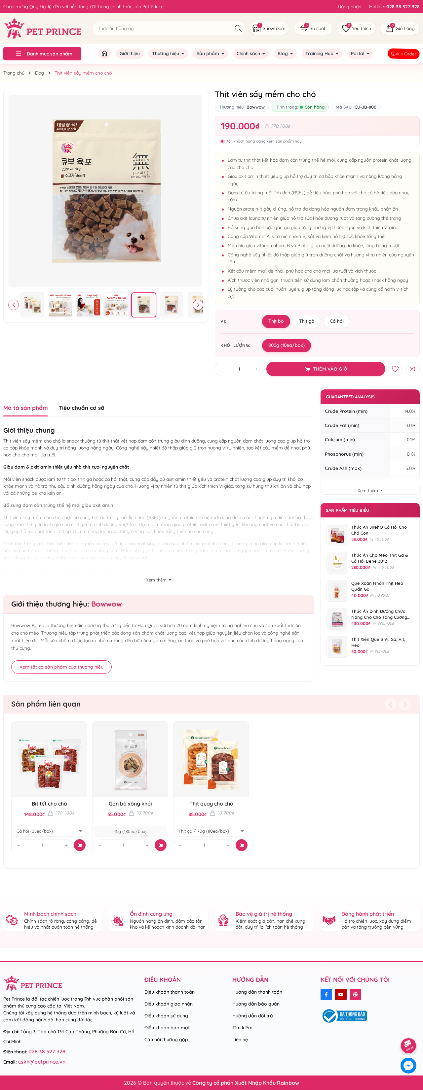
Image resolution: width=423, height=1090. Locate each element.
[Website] (355, 994)
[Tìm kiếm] (238, 28)
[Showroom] (269, 28)
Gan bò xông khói (130, 803)
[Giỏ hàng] (399, 28)
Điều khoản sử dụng (166, 1016)
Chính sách (249, 53)
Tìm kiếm (242, 1028)
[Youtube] (341, 994)
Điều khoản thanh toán (169, 992)
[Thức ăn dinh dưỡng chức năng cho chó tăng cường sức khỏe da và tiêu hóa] (337, 619)
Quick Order (403, 53)
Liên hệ (240, 1039)
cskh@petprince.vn (41, 1061)
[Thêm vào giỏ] (80, 845)
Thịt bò (276, 321)
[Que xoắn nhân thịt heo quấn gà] (337, 591)
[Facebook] (326, 994)
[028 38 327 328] (394, 6)
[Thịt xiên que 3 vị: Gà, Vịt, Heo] (337, 647)
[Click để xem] (105, 191)
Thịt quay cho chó (211, 803)
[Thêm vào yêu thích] (395, 369)
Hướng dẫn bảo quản (256, 1004)
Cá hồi (337, 321)
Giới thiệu (130, 53)
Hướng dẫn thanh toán (257, 992)
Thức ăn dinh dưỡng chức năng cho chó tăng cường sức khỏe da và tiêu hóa (379, 617)
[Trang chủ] (104, 54)
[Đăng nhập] (349, 6)
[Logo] (42, 28)
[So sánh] (312, 28)
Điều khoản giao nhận (168, 1004)
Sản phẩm (208, 53)
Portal (358, 53)
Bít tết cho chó (49, 803)
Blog (283, 53)
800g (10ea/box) (286, 345)
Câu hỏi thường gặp (166, 1039)
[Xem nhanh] (37, 759)
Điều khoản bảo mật (167, 1028)
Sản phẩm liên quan (46, 704)
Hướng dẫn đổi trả (252, 1016)
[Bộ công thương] (344, 1015)
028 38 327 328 (46, 1051)
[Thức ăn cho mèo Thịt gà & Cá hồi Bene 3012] (337, 563)
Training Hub (320, 53)
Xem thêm (368, 490)
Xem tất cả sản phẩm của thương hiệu (61, 667)
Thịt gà (307, 321)
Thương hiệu (166, 53)
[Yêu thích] (356, 28)
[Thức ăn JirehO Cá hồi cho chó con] (337, 534)
